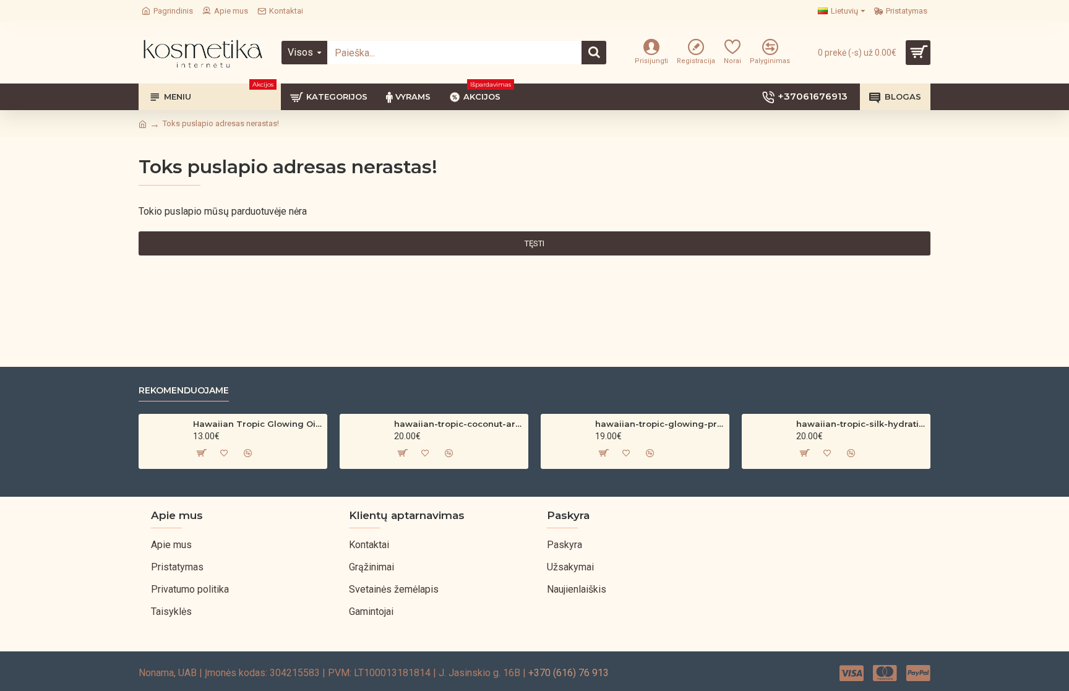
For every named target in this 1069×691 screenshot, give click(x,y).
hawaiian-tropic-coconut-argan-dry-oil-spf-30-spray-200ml (458, 424)
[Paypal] (918, 673)
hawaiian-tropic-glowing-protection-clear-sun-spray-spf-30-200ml (659, 424)
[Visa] (851, 673)
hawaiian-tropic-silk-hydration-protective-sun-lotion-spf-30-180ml (860, 424)
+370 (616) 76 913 (568, 673)
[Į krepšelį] (200, 453)
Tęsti (534, 243)
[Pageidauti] (224, 453)
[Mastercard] (885, 673)
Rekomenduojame (184, 390)
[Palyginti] (247, 453)
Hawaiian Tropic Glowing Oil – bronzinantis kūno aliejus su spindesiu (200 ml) (257, 424)
